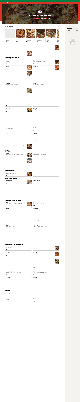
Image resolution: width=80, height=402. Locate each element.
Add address (77, 30)
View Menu (36, 18)
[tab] (69, 28)
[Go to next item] (58, 26)
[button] (18, 47)
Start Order (43, 18)
